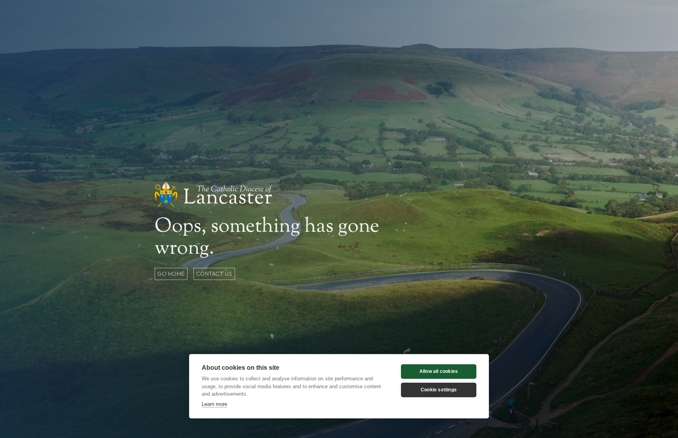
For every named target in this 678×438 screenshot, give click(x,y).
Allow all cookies (438, 371)
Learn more (214, 404)
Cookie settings (439, 390)
